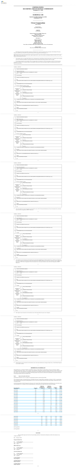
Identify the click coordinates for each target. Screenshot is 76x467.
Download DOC (70, 3)
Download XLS (73, 3)
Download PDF (72, 3)
